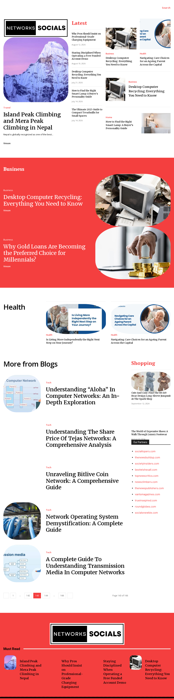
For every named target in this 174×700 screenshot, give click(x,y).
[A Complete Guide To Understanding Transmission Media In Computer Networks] (22, 563)
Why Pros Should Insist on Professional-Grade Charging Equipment (86, 36)
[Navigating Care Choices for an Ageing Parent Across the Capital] (155, 34)
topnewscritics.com (146, 475)
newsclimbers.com (146, 481)
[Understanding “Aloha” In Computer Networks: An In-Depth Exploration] (22, 393)
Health (143, 54)
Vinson (7, 143)
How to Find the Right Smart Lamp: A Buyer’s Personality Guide (85, 93)
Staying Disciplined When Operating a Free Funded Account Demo (86, 55)
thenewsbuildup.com (147, 457)
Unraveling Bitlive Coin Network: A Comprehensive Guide (82, 481)
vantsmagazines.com (147, 494)
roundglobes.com (145, 506)
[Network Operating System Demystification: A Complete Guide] (22, 521)
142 (28, 595)
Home (109, 117)
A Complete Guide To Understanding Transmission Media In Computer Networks (85, 566)
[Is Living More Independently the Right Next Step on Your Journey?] (76, 319)
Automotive (67, 656)
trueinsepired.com (146, 500)
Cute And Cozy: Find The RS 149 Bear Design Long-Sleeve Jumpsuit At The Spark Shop (151, 395)
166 (62, 595)
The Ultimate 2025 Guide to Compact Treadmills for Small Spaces (87, 112)
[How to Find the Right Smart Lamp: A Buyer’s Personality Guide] (156, 123)
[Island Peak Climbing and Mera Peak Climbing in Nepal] (35, 69)
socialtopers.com (145, 451)
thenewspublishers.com (149, 488)
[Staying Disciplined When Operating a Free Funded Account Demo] (94, 662)
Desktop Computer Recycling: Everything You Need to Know (86, 74)
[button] (166, 7)
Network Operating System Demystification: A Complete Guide (84, 523)
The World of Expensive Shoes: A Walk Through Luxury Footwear (149, 433)
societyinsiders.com (147, 463)
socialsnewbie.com (146, 512)
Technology (109, 656)
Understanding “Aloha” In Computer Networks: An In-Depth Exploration (83, 396)
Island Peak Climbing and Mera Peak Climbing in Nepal (32, 121)
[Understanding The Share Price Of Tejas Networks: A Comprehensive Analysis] (22, 436)
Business (110, 54)
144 (46, 595)
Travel (7, 108)
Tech (48, 383)
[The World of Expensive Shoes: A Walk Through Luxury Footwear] (151, 420)
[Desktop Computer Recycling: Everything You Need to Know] (121, 38)
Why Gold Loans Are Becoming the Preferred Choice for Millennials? (44, 253)
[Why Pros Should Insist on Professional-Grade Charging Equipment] (52, 662)
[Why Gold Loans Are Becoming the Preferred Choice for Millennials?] (133, 253)
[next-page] (70, 595)
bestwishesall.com (146, 469)
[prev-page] (6, 595)
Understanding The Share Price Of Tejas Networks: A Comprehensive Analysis (81, 438)
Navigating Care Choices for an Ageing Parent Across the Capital (154, 61)
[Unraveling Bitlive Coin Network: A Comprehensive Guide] (22, 478)
